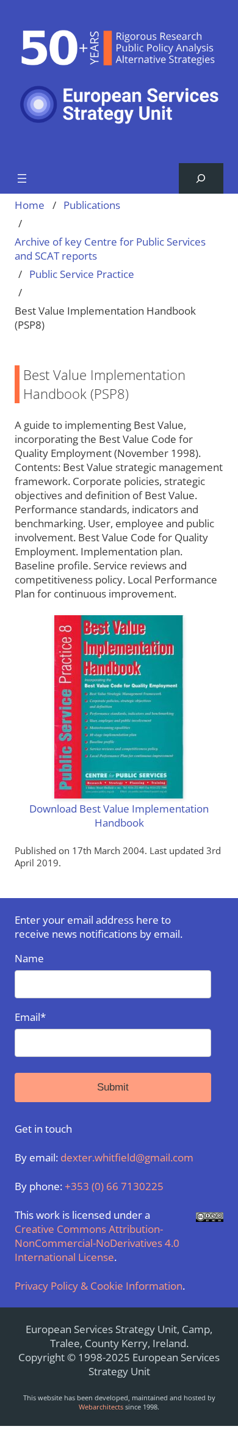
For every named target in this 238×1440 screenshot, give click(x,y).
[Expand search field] (201, 178)
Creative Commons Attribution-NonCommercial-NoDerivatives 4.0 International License (97, 1243)
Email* (30, 1017)
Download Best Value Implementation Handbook (119, 816)
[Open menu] (22, 178)
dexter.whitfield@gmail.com (126, 1157)
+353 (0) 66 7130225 (114, 1186)
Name (29, 958)
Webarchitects (101, 1406)
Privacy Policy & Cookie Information (98, 1286)
